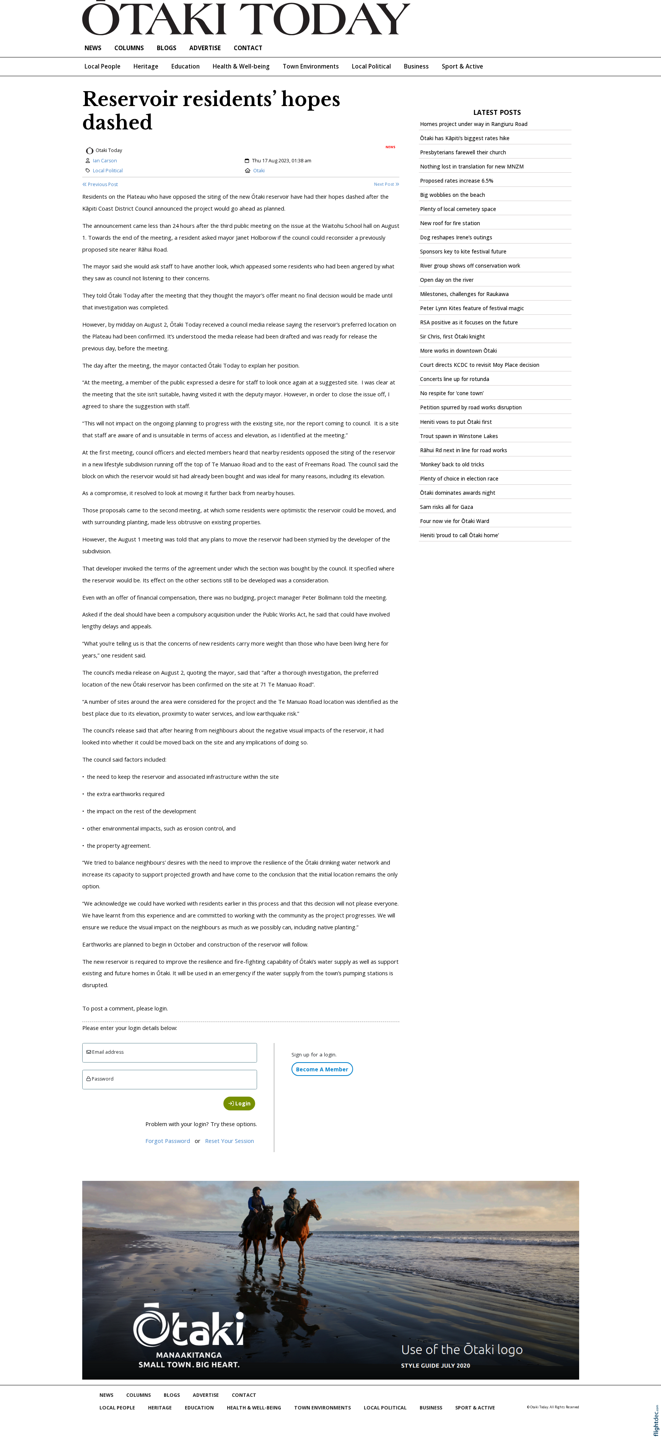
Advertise (205, 48)
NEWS (93, 48)
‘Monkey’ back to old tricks (452, 464)
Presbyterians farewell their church (463, 152)
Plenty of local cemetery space (458, 209)
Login (242, 1103)
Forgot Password (167, 1140)
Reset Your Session (229, 1140)
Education (185, 66)
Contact (248, 48)
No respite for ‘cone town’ (452, 393)
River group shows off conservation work (470, 265)
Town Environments (311, 66)
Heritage (146, 66)
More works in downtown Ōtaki (458, 350)
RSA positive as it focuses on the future (469, 322)
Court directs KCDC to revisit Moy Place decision (479, 364)
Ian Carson (105, 160)
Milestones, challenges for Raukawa (464, 294)
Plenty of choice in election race (459, 478)
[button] (658, 1430)
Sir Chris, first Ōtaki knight (452, 336)
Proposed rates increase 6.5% (456, 180)
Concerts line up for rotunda (454, 379)
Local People (102, 66)
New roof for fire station (450, 223)
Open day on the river (447, 279)
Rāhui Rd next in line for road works (463, 450)
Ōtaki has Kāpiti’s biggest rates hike (465, 138)
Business (416, 66)
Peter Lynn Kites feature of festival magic (472, 308)
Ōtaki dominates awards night (457, 492)
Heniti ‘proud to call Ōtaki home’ (459, 535)
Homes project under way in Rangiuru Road (473, 124)
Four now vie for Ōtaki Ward (454, 521)
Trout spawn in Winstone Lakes (459, 436)
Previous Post (102, 184)
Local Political (371, 66)
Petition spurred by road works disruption (471, 407)
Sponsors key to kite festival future (463, 251)
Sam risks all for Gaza (446, 507)
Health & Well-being (241, 66)
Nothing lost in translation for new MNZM (472, 166)
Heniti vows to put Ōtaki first (456, 422)
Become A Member (322, 1069)
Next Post (384, 184)
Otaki (259, 170)
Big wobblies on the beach (452, 194)
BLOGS (166, 48)
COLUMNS (129, 48)
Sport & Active (462, 66)
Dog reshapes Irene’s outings (456, 237)
